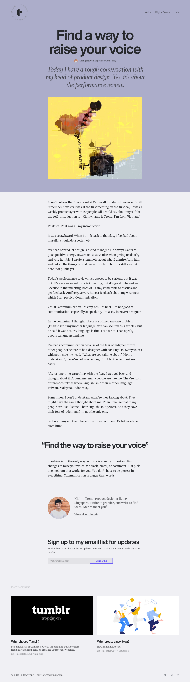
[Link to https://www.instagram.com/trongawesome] (178, 675)
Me (177, 12)
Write (148, 12)
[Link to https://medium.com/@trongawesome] (172, 675)
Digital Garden (163, 12)
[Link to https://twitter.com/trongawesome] (165, 675)
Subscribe (101, 561)
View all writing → (86, 514)
